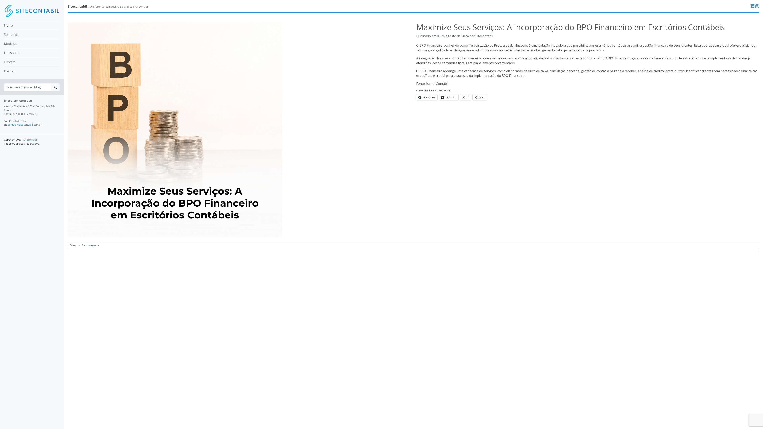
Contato (9, 62)
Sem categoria (90, 245)
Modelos (10, 44)
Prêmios (10, 71)
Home (8, 25)
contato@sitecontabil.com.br (25, 124)
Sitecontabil (30, 139)
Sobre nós (11, 34)
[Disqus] (413, 305)
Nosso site (11, 53)
